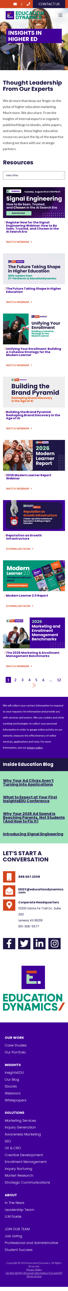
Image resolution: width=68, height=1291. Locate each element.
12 (59, 680)
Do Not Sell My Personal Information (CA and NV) (34, 1272)
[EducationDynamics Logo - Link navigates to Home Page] (34, 15)
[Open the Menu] (60, 15)
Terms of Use (34, 1276)
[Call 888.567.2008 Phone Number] (28, 4)
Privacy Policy (34, 1269)
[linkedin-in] (39, 943)
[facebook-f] (9, 943)
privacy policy (34, 747)
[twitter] (24, 943)
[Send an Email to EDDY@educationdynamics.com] (15, 4)
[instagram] (54, 943)
